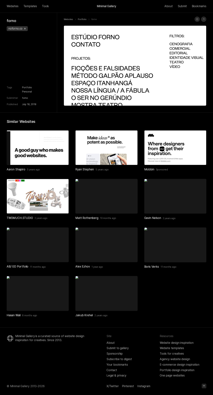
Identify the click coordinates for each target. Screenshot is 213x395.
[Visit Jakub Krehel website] (131, 304)
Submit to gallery (117, 348)
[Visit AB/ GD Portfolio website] (62, 255)
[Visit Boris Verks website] (200, 255)
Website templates (172, 348)
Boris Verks (151, 266)
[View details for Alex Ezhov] (106, 245)
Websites (12, 6)
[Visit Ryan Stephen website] (131, 158)
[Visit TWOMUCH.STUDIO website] (62, 207)
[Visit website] (203, 19)
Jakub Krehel (84, 315)
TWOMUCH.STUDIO (20, 218)
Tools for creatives (172, 353)
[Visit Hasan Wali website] (62, 304)
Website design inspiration (177, 342)
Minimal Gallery (106, 6)
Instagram (143, 386)
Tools (45, 6)
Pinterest (128, 386)
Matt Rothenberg (86, 218)
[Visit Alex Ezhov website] (131, 255)
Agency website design (175, 359)
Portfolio (27, 87)
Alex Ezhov (82, 266)
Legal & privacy (116, 375)
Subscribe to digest (119, 359)
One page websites (172, 375)
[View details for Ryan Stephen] (106, 147)
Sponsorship (114, 353)
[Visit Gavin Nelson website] (200, 207)
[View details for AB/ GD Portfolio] (38, 245)
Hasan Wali (13, 315)
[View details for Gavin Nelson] (175, 196)
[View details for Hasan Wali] (38, 293)
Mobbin (149, 169)
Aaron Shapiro (16, 169)
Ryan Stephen (84, 169)
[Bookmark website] (197, 19)
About (168, 6)
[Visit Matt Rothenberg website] (131, 207)
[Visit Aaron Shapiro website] (62, 158)
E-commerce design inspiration (179, 364)
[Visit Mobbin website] (175, 147)
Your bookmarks (117, 364)
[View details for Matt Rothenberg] (106, 196)
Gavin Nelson (152, 218)
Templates (30, 6)
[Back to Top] (204, 386)
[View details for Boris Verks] (175, 245)
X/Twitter (112, 386)
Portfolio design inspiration (177, 370)
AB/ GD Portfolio (17, 266)
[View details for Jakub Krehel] (106, 293)
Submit (182, 6)
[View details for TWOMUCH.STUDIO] (38, 196)
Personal (27, 91)
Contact (111, 370)
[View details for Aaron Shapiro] (38, 147)
